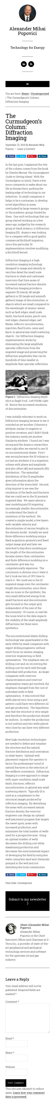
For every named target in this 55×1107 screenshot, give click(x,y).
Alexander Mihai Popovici (27, 31)
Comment (12, 1001)
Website (10, 1067)
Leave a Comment (26, 148)
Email (10, 1038)
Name (10, 1052)
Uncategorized (25, 883)
